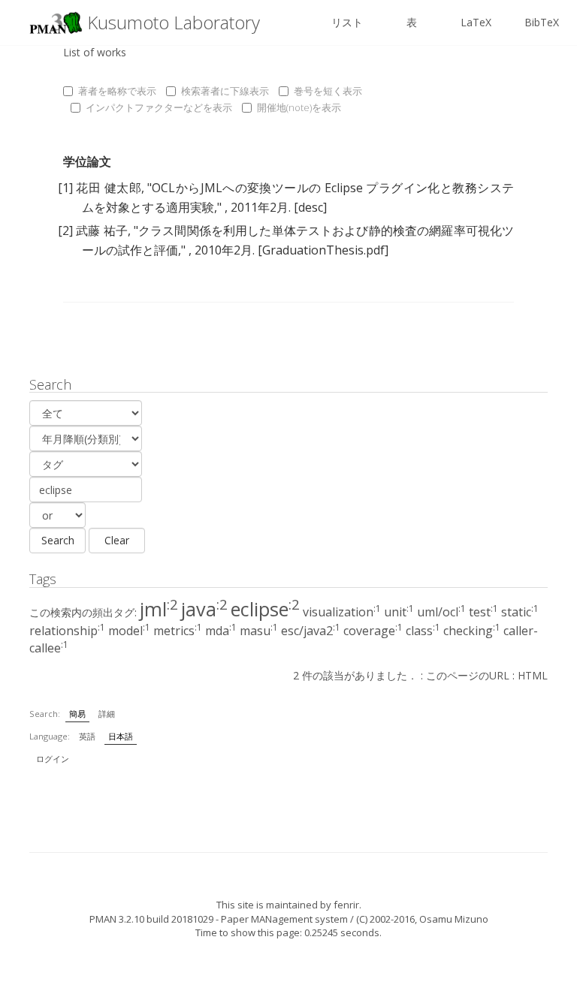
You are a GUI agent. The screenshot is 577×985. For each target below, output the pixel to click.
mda (221, 630)
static (520, 612)
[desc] (310, 207)
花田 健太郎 (108, 187)
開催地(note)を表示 (299, 107)
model (129, 630)
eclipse (265, 609)
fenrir (346, 904)
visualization (342, 612)
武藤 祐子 (102, 230)
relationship (67, 630)
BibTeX (541, 22)
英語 (87, 736)
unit (399, 612)
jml (159, 609)
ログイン (52, 758)
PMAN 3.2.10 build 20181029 (151, 919)
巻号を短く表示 (328, 91)
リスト (347, 22)
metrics (177, 630)
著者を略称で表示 (117, 91)
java (204, 609)
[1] (65, 187)
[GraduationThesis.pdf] (323, 250)
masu (259, 630)
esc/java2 (310, 630)
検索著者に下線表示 (225, 91)
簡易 (77, 713)
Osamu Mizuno (453, 919)
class (423, 630)
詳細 (106, 713)
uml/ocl (441, 612)
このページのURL (467, 675)
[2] (65, 230)
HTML (533, 675)
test (483, 612)
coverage (373, 630)
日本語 (120, 736)
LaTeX (476, 22)
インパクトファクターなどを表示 (159, 107)
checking (471, 630)
